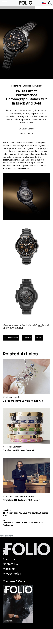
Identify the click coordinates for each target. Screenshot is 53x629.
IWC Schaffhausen (11, 338)
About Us (9, 559)
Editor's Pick (16, 86)
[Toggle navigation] (49, 3)
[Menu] (3, 3)
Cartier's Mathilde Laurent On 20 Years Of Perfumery (23, 524)
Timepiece (27, 338)
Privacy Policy (12, 573)
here (40, 325)
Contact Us (10, 564)
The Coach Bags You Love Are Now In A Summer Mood (25, 514)
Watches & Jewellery (32, 86)
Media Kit (9, 569)
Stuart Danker (28, 129)
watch (38, 338)
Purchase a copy (14, 581)
